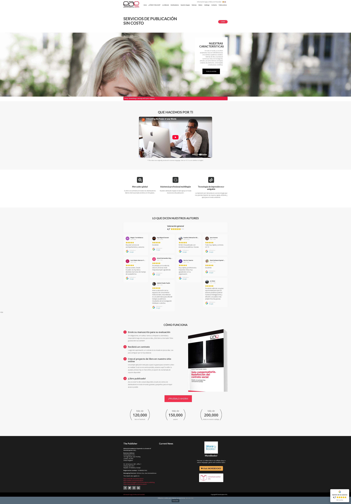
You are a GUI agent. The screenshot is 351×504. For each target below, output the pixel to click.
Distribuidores (175, 5)
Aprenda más (189, 498)
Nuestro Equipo (185, 5)
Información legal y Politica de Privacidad (209, 2)
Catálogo (207, 5)
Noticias (194, 5)
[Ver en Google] (127, 238)
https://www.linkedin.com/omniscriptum (135, 484)
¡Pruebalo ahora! (178, 398)
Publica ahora (223, 5)
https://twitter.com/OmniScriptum (133, 480)
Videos (200, 5)
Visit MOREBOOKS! (212, 468)
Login (223, 22)
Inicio (145, 5)
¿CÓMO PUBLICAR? (154, 5)
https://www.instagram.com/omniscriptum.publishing (138, 482)
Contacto (214, 5)
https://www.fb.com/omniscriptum (133, 479)
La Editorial (165, 5)
